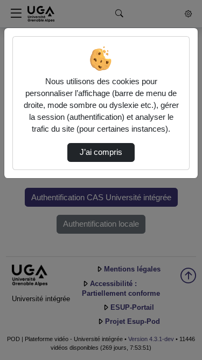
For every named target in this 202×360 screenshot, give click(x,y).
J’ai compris (101, 152)
